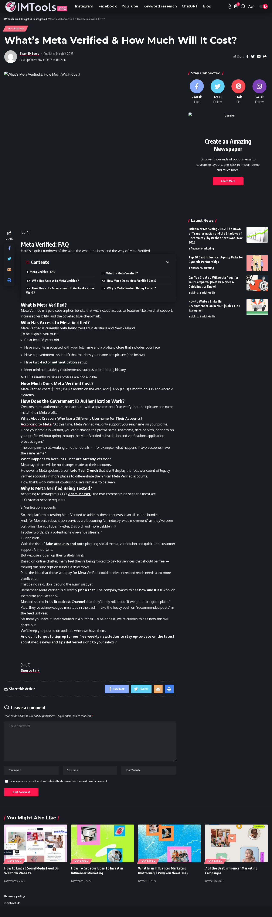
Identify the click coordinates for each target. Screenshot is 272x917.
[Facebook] (196, 91)
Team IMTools (29, 53)
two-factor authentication (55, 362)
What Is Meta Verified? (122, 273)
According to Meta (36, 424)
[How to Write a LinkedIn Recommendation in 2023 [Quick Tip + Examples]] (257, 307)
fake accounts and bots (65, 544)
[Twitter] (217, 91)
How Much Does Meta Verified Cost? (132, 281)
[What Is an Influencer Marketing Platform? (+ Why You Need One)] (169, 843)
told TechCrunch (84, 470)
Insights (193, 292)
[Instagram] (259, 91)
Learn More (228, 181)
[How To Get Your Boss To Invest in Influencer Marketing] (102, 843)
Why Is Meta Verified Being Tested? (131, 288)
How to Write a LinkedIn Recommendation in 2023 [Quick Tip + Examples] (214, 306)
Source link (30, 670)
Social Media (207, 292)
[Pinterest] (238, 91)
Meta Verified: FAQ (42, 272)
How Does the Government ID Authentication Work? (60, 290)
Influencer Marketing (201, 248)
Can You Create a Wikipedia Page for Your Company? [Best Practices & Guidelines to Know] (213, 282)
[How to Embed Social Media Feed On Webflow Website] (35, 843)
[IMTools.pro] (36, 6)
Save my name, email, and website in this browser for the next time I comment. (59, 781)
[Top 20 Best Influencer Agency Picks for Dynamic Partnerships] (257, 263)
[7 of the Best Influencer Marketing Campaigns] (236, 843)
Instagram (16, 28)
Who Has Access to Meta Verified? (55, 281)
